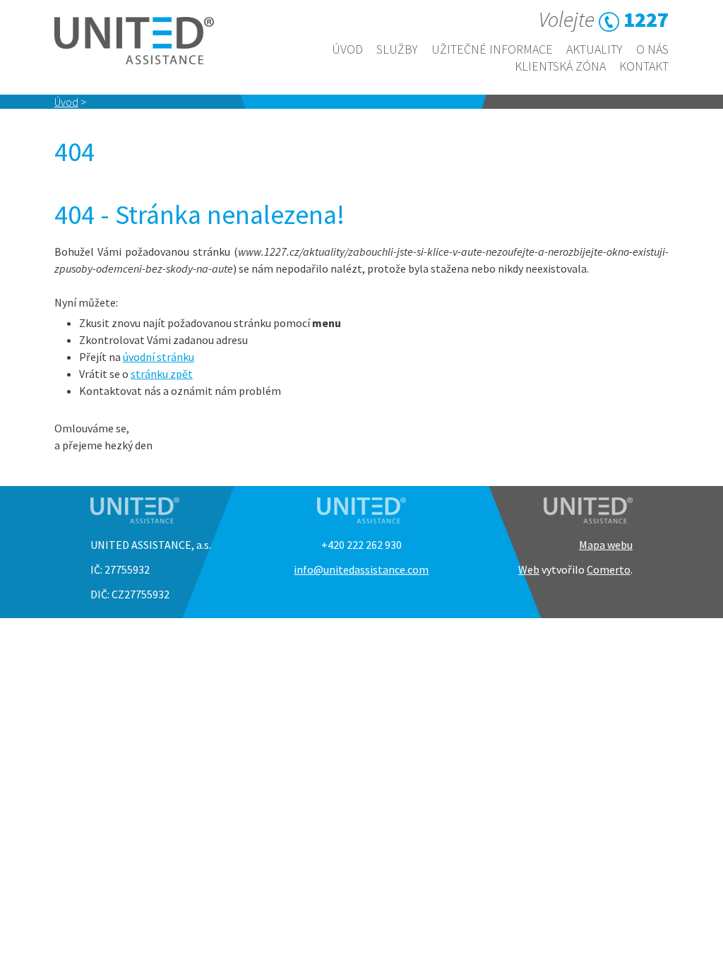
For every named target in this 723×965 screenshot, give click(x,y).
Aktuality (594, 49)
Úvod (347, 49)
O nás (652, 49)
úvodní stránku (158, 357)
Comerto (609, 569)
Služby (397, 49)
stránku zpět (162, 374)
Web (528, 569)
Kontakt (644, 66)
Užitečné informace (492, 49)
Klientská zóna (560, 66)
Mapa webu (606, 545)
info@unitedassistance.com (361, 569)
